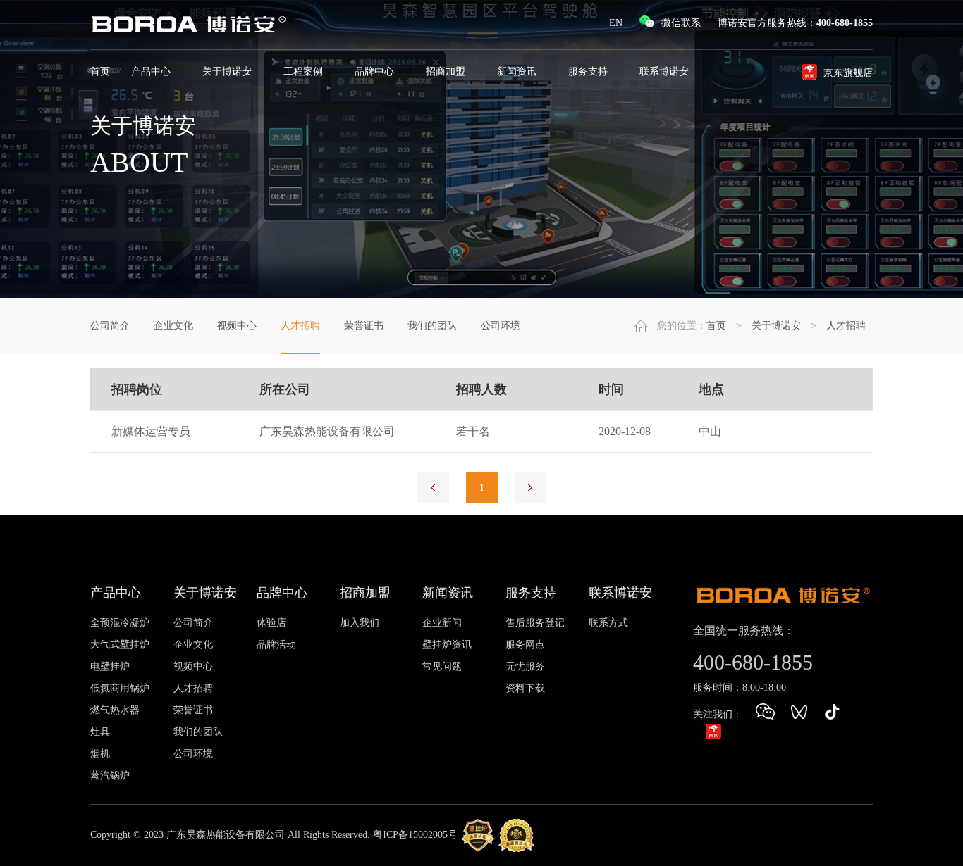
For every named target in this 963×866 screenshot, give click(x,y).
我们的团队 (432, 325)
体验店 (271, 622)
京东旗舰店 (848, 73)
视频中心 (237, 325)
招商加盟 (447, 71)
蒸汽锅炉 (110, 775)
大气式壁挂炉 (119, 644)
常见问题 (442, 666)
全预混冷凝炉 (119, 622)
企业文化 (173, 325)
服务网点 (525, 644)
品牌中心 (376, 71)
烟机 (100, 753)
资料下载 (525, 688)
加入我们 (359, 622)
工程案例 (304, 71)
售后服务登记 (535, 622)
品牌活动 (276, 644)
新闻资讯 (518, 71)
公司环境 (500, 325)
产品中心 (152, 71)
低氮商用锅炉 (119, 688)
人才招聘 (300, 325)
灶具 (100, 732)
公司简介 (110, 325)
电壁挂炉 (110, 666)
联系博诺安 (665, 71)
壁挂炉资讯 (447, 644)
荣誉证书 (364, 325)
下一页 (530, 487)
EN (615, 23)
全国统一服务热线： (744, 630)
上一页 (433, 487)
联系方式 (608, 622)
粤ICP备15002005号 (415, 834)
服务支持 (589, 71)
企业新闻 (442, 622)
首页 (100, 71)
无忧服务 (525, 666)
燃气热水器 (115, 710)
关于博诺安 (228, 71)
